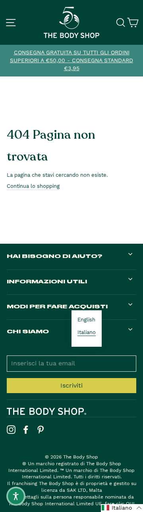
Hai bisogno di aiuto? (54, 256)
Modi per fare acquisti (57, 306)
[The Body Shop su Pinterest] (40, 429)
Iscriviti (71, 385)
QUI (130, 503)
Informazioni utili (47, 281)
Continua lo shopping (33, 186)
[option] (71, 61)
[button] (122, 508)
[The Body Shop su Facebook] (25, 429)
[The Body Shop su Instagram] (11, 429)
